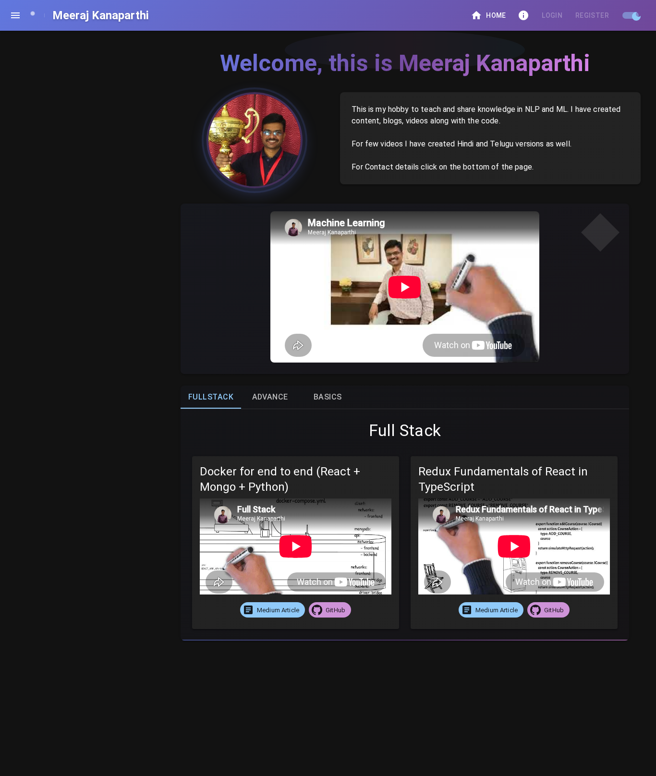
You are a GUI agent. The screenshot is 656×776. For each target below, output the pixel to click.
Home (496, 15)
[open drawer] (15, 15)
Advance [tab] (270, 396)
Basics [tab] (328, 396)
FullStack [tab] (210, 396)
